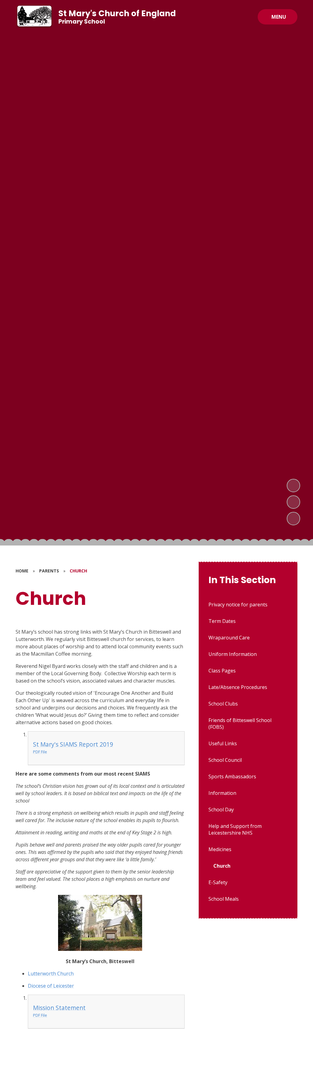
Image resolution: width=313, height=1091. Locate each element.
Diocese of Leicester (51, 985)
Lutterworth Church (51, 973)
